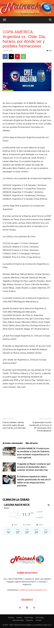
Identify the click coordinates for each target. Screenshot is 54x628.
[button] (4, 19)
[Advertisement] (27, 395)
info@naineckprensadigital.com (33, 590)
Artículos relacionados (13, 443)
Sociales (39, 620)
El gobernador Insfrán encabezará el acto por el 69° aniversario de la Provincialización (40, 426)
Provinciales (29, 617)
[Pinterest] (17, 56)
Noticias (11, 617)
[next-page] (8, 492)
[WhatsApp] (23, 56)
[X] (11, 56)
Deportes (29, 620)
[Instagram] (27, 607)
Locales (11, 26)
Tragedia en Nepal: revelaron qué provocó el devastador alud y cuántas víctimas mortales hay (33, 467)
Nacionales (40, 617)
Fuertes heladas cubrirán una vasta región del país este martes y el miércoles (14, 425)
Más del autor (32, 443)
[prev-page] (4, 492)
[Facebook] (5, 56)
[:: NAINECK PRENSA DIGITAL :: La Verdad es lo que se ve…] (27, 8)
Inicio (4, 26)
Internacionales (18, 620)
